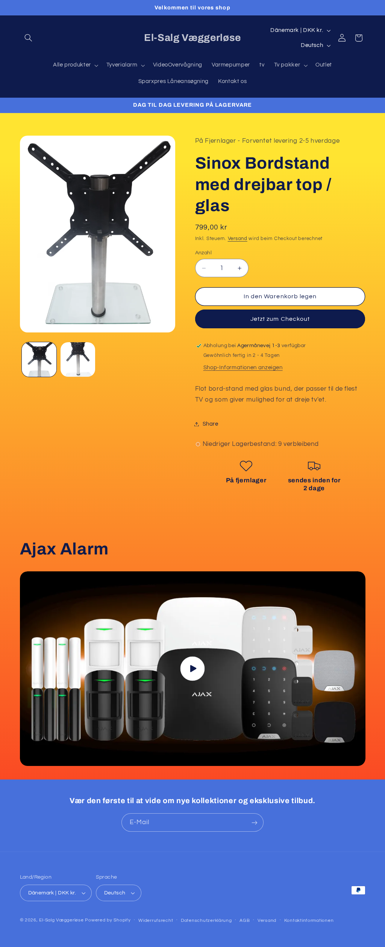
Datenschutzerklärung (206, 920)
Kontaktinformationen (309, 920)
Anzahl (203, 252)
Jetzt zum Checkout (280, 319)
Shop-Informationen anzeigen (243, 367)
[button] (28, 38)
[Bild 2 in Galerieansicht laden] (78, 359)
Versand (237, 238)
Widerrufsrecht (155, 920)
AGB (244, 920)
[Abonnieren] (254, 822)
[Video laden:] (192, 668)
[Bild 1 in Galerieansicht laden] (39, 359)
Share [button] (210, 424)
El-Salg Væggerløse (61, 920)
